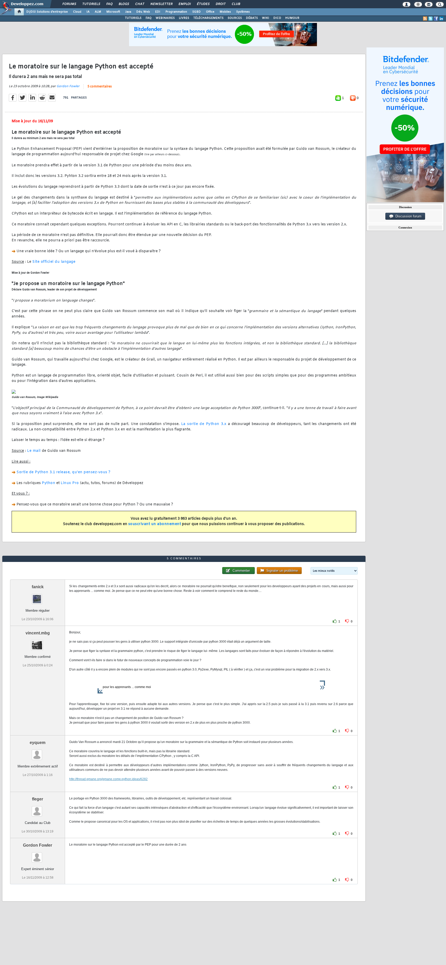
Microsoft (113, 12)
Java (128, 12)
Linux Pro (70, 483)
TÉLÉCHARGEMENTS (208, 18)
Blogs (123, 4)
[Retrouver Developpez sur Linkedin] (441, 19)
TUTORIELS (133, 18)
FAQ (109, 4)
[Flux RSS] (425, 19)
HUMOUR (292, 18)
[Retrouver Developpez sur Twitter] (430, 19)
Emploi (184, 4)
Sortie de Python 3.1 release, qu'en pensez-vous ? (63, 472)
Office (210, 12)
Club (235, 4)
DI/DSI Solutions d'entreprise (47, 12)
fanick (38, 587)
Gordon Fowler (68, 86)
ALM (98, 12)
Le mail (34, 450)
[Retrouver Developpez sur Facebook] (436, 19)
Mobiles (225, 12)
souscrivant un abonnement (154, 524)
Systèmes (243, 12)
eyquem (37, 742)
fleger (37, 799)
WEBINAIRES (165, 18)
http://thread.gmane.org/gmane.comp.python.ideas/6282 (108, 779)
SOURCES (235, 18)
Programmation (176, 12)
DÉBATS (252, 18)
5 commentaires (99, 87)
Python (48, 483)
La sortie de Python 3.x (204, 424)
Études (203, 4)
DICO (277, 18)
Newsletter (161, 4)
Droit (220, 4)
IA (88, 12)
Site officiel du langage (53, 261)
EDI (157, 12)
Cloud (77, 12)
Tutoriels (91, 4)
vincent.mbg (38, 633)
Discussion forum (407, 216)
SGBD (196, 12)
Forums (69, 4)
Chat (139, 4)
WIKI (265, 18)
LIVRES (184, 18)
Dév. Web (143, 12)
